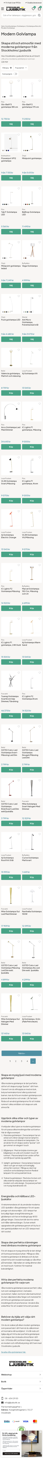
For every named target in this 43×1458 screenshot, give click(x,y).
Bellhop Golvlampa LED (31, 213)
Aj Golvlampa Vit (30, 373)
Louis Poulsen (27, 371)
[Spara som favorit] (19, 81)
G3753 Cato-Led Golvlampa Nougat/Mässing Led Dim (30, 754)
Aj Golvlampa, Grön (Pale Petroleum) (31, 1020)
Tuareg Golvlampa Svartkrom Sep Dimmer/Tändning (10, 699)
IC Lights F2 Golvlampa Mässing (10, 589)
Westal (24, 317)
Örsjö (24, 156)
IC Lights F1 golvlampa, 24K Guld (11, 643)
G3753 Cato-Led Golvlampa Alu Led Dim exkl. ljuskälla (31, 968)
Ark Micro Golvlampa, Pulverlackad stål (30, 322)
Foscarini (4, 694)
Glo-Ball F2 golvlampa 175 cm (30, 105)
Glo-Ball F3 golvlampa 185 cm (9, 105)
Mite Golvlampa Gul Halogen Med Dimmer (10, 1021)
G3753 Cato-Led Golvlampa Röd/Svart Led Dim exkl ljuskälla (10, 808)
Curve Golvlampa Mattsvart (30, 858)
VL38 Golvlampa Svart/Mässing (9, 482)
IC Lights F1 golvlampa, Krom (30, 482)
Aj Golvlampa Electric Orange (8, 536)
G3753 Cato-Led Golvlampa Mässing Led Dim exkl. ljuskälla (10, 969)
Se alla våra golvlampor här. (13, 1352)
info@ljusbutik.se (12, 1402)
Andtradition (5, 156)
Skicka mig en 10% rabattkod (11, 1453)
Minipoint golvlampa (31, 158)
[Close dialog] (40, 1432)
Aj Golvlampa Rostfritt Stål (7, 858)
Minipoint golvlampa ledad (11, 267)
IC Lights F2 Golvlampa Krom (30, 697)
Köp (11, 393)
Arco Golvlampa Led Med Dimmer (10, 428)
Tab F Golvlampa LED (9, 213)
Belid (3, 371)
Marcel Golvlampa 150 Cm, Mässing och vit (30, 591)
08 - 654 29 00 (11, 1398)
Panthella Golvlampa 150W (32, 912)
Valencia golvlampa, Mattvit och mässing (11, 374)
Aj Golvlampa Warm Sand (31, 643)
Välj (11, 124)
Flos (2, 102)
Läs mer (4, 61)
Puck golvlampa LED (10, 319)
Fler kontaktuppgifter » (11, 1406)
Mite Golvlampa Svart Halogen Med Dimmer (31, 806)
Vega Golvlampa (30, 266)
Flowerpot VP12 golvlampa (8, 159)
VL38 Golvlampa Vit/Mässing (30, 536)
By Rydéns (26, 263)
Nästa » (21, 1053)
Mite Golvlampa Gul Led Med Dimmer (10, 912)
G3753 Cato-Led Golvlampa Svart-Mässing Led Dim (9, 752)
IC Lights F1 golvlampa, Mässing (31, 428)
